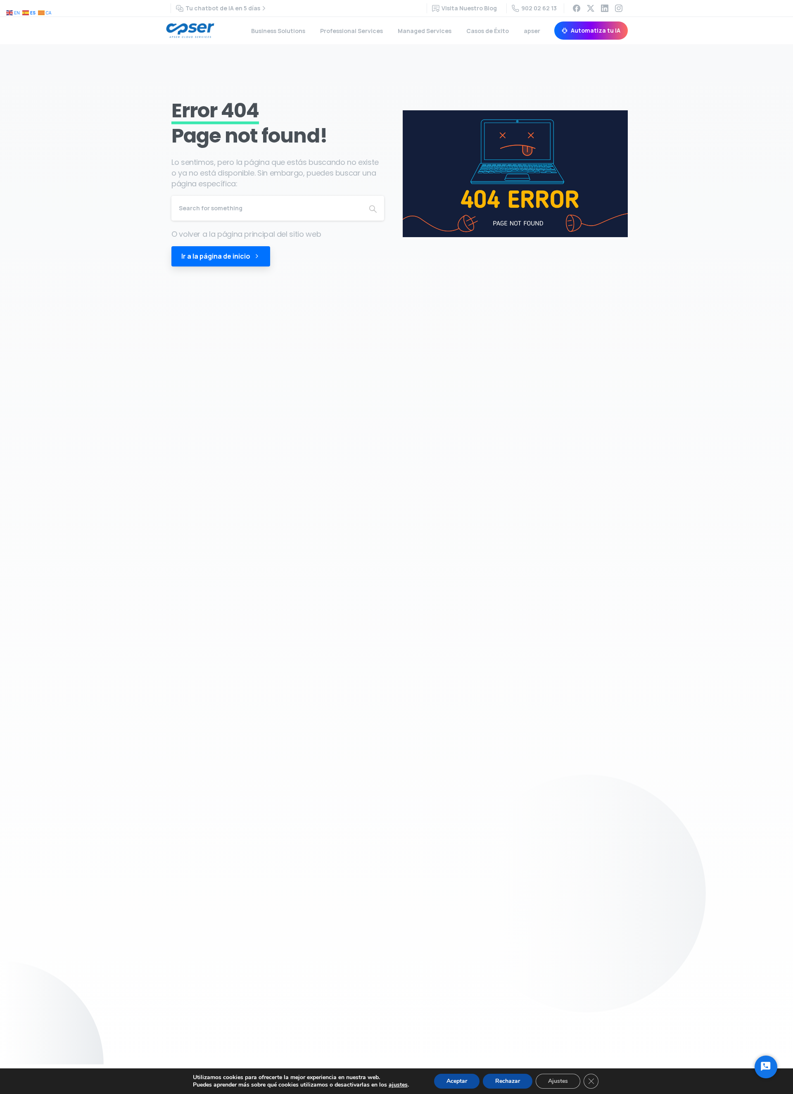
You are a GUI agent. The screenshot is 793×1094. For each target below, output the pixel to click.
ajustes (398, 1085)
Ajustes (558, 1081)
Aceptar (456, 1081)
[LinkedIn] (604, 8)
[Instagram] (618, 8)
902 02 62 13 (539, 8)
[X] (590, 8)
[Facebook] (576, 8)
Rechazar (507, 1081)
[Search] (373, 208)
